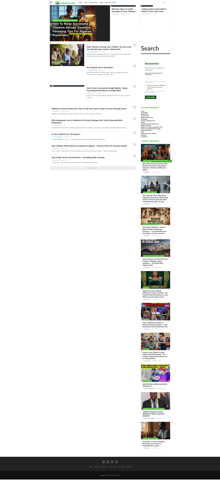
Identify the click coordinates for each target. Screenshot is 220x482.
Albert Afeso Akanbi (149, 388)
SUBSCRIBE (150, 97)
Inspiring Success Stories (148, 133)
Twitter (128, 467)
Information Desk (146, 130)
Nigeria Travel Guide (147, 117)
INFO (113, 2)
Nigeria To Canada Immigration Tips (151, 127)
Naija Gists (116, 14)
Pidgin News (144, 114)
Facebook (122, 467)
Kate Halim (146, 14)
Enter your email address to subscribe (154, 74)
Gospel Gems (145, 116)
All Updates (144, 112)
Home (80, 2)
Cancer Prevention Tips (148, 120)
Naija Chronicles (146, 125)
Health (107, 2)
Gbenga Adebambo (93, 51)
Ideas (142, 132)
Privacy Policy (112, 467)
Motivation (93, 2)
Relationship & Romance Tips (150, 124)
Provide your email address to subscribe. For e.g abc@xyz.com (155, 82)
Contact (104, 467)
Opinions (143, 135)
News (101, 2)
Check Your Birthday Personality (151, 128)
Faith (86, 2)
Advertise (97, 467)
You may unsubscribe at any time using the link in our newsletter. (155, 92)
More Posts (93, 168)
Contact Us (144, 136)
